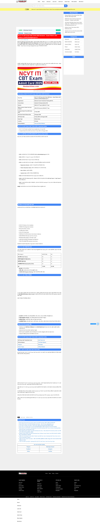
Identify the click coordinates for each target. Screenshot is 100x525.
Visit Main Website (42, 342)
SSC (75, 484)
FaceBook (28, 449)
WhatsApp (40, 344)
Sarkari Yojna (67, 1)
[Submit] (66, 6)
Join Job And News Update (39, 444)
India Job (20, 482)
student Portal (77, 49)
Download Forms (77, 485)
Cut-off (20, 484)
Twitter (28, 451)
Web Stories (81, 1)
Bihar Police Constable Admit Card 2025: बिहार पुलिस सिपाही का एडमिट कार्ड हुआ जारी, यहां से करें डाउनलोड (38, 426)
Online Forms (21, 487)
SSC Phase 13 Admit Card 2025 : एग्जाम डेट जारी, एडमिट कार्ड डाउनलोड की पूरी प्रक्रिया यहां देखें (36, 425)
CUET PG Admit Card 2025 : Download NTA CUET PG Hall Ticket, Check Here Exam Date (37, 441)
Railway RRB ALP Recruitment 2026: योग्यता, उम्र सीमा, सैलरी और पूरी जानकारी (73, 16)
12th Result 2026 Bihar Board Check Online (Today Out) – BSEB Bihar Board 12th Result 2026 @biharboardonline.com (73, 24)
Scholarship (67, 49)
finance (38, 490)
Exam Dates (21, 485)
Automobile (39, 487)
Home (39, 1)
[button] (98, 324)
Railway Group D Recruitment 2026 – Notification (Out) (72, 28)
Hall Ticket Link (41, 340)
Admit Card (60, 1)
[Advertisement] (39, 19)
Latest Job (54, 1)
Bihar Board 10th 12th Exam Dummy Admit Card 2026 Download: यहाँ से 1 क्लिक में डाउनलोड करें (37, 422)
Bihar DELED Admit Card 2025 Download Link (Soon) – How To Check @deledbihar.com (36, 424)
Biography (58, 490)
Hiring (53, 473)
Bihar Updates (74, 1)
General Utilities (29, 417)
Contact (56, 473)
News (57, 482)
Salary (75, 482)
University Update (68, 51)
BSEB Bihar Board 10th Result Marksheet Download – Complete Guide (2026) (73, 19)
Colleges (20, 488)
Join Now (58, 30)
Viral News (77, 51)
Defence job (77, 41)
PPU (75, 488)
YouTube (50, 451)
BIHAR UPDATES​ (68, 41)
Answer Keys (21, 490)
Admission (48, 1)
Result (43, 1)
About (50, 473)
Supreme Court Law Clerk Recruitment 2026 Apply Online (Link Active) (73, 31)
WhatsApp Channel (50, 446)
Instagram (50, 449)
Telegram (20, 344)
